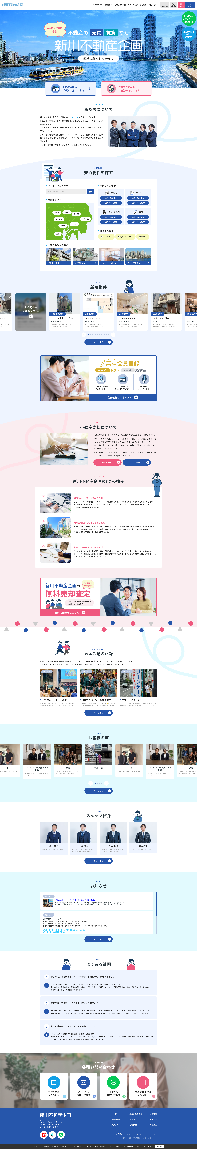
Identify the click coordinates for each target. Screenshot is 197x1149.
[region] (98, 913)
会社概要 (143, 5)
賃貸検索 (107, 5)
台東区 (67, 212)
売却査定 (181, 6)
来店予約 (153, 1119)
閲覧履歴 (173, 6)
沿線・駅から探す (111, 202)
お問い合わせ (153, 5)
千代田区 (59, 219)
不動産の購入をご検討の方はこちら (73, 88)
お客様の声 (115, 1119)
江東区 (74, 224)
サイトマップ (152, 1134)
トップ (114, 1113)
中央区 (63, 225)
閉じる (159, 1146)
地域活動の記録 (120, 5)
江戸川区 (85, 219)
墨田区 (76, 214)
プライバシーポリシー (135, 1134)
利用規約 (119, 1134)
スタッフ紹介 (133, 5)
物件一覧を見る (111, 198)
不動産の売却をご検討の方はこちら (129, 88)
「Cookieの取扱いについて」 (133, 1146)
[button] (84, 334)
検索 (90, 191)
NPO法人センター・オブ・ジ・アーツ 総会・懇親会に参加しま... (76, 900)
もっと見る (98, 342)
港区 (58, 234)
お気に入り (164, 6)
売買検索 (96, 5)
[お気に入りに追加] (9, 296)
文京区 (56, 212)
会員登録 (153, 1113)
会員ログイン (190, 6)
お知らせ (133, 1119)
